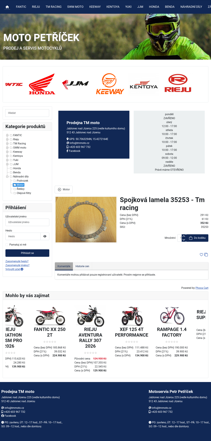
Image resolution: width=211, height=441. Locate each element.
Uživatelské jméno (16, 216)
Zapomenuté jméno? (17, 265)
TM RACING (53, 6)
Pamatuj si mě (17, 244)
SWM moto (19, 147)
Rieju (16, 139)
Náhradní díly (21, 176)
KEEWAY (95, 6)
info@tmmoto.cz (79, 143)
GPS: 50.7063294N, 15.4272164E (88, 139)
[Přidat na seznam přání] (201, 254)
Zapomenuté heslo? (17, 261)
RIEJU (36, 6)
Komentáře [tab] (64, 266)
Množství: (170, 237)
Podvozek (22, 180)
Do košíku (200, 237)
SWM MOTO (75, 6)
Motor (20, 184)
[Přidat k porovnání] (206, 254)
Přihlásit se (27, 253)
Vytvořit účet (13, 269)
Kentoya (18, 155)
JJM (140, 6)
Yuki (15, 160)
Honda (17, 168)
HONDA (154, 6)
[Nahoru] (205, 434)
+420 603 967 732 (79, 147)
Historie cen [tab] (82, 266)
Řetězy (21, 189)
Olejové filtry (24, 193)
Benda (17, 172)
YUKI (128, 6)
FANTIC (21, 6)
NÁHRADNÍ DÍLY (191, 6)
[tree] (27, 164)
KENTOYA (113, 6)
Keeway (17, 151)
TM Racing (19, 143)
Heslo (8, 230)
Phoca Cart (202, 287)
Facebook (74, 151)
